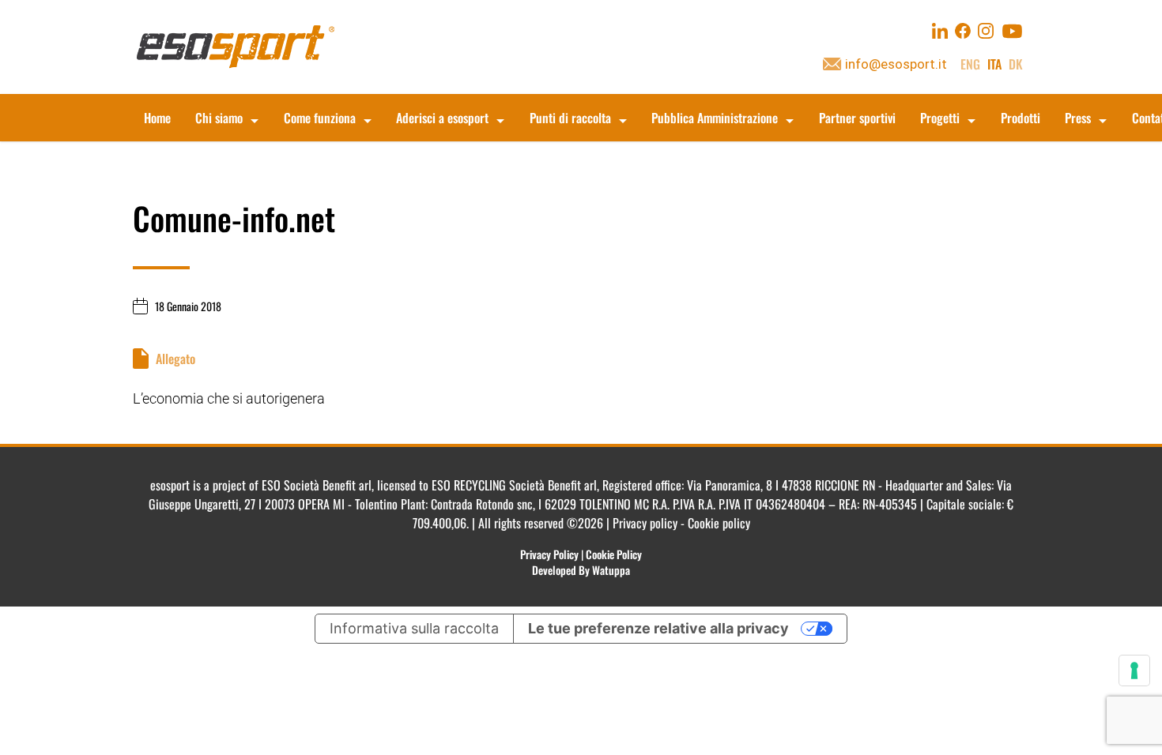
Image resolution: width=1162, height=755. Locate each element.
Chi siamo (219, 117)
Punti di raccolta (570, 117)
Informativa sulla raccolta (414, 628)
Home (157, 117)
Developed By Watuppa (581, 570)
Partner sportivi (857, 117)
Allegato (175, 358)
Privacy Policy (549, 554)
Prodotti (1020, 117)
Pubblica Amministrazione (714, 117)
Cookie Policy (614, 554)
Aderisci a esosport (442, 117)
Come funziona (320, 117)
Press (1078, 117)
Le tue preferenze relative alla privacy (658, 628)
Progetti (940, 117)
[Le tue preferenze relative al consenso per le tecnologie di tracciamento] (1134, 670)
